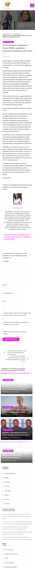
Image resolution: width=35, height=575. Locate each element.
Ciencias (6, 486)
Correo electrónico (8, 293)
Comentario (6, 261)
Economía (7, 482)
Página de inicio (6, 34)
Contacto (7, 503)
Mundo (6, 477)
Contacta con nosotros (10, 554)
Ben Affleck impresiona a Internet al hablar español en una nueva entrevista (15, 434)
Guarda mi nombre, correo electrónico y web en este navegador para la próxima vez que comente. (17, 314)
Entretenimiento (17, 34)
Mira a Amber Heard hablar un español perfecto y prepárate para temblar (15, 411)
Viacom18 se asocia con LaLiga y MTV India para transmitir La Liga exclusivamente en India (15, 455)
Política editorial (9, 562)
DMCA (6, 558)
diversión (7, 499)
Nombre (5, 285)
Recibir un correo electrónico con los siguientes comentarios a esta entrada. (15, 323)
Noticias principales (10, 473)
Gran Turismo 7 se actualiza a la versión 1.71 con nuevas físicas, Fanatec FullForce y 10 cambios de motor (16, 516)
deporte (6, 495)
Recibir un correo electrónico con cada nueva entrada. (15, 332)
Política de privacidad (10, 567)
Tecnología (7, 490)
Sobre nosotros (8, 549)
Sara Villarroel (6, 392)
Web (4, 301)
